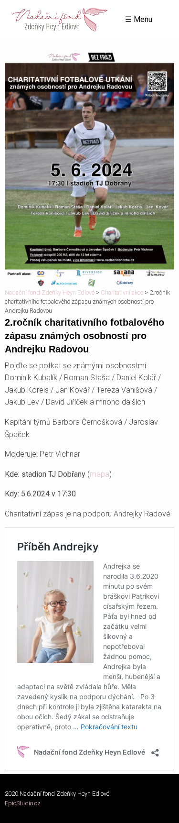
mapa (99, 474)
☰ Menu (138, 19)
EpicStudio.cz (23, 803)
